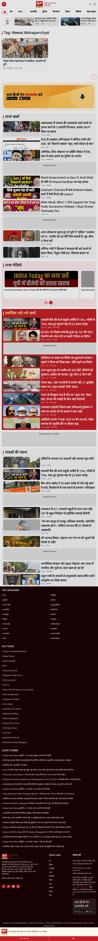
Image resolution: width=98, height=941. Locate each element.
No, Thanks (24, 938)
